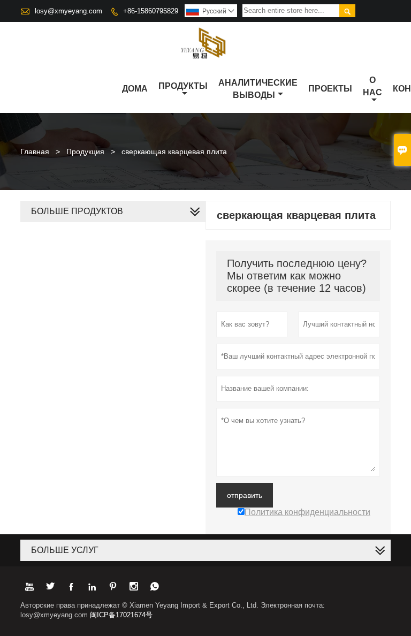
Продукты (183, 85)
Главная (34, 151)
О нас (372, 86)
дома (135, 88)
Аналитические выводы (258, 89)
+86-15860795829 (150, 11)
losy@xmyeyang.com (68, 11)
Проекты (330, 88)
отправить (244, 495)
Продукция (85, 151)
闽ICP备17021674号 (121, 615)
